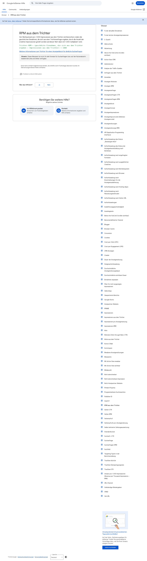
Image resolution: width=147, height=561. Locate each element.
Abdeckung (108, 48)
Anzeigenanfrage (110, 90)
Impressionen (108, 313)
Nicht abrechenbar (110, 374)
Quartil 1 (107, 401)
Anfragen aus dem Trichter (113, 73)
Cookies (107, 238)
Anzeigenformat (109, 108)
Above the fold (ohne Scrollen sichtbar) (114, 54)
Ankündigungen (25, 9)
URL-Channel (108, 483)
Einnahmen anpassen (111, 280)
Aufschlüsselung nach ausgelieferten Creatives (116, 163)
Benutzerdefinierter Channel (113, 220)
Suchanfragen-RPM (110, 445)
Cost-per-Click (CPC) (111, 242)
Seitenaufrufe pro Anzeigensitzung (116, 423)
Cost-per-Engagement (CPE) (113, 246)
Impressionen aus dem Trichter (114, 317)
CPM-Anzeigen (109, 251)
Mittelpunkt (108, 370)
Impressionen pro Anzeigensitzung (115, 322)
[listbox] (57, 557)
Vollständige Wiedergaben (113, 487)
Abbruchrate (108, 44)
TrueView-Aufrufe (110, 460)
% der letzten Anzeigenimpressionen (116, 35)
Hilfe (4, 9)
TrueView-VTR (108, 469)
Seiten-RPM (108, 414)
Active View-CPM (109, 60)
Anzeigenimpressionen (111, 112)
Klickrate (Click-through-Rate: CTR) (116, 335)
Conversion (108, 233)
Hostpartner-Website (111, 304)
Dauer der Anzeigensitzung (113, 260)
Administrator (108, 64)
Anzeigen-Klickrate (110, 82)
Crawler (106, 255)
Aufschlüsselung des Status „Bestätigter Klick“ (113, 140)
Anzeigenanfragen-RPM (112, 99)
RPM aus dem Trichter (112, 405)
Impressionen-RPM (110, 326)
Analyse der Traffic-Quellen (113, 68)
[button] (3, 3)
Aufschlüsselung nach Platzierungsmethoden (111, 192)
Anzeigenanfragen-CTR (112, 95)
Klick (105, 330)
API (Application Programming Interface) (114, 134)
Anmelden (107, 77)
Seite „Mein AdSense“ (15, 21)
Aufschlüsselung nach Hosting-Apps (116, 187)
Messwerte (107, 357)
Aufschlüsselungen (110, 202)
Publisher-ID (108, 396)
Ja (39, 85)
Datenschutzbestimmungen (26, 557)
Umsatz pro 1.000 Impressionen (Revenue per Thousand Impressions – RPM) (116, 476)
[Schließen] (143, 20)
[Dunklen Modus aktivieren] (66, 557)
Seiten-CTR (108, 410)
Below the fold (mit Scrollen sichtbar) (116, 216)
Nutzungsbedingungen (41, 557)
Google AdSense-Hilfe (16, 3)
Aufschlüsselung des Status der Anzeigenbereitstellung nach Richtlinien (114, 148)
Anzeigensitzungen (110, 124)
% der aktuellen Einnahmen (113, 31)
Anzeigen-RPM (109, 86)
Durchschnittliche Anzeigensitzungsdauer (112, 270)
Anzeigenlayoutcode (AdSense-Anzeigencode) (114, 118)
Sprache (54, 554)
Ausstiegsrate (109, 211)
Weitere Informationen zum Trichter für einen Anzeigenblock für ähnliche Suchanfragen (50, 52)
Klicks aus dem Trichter (111, 339)
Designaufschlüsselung (112, 264)
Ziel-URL (107, 496)
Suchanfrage (108, 440)
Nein (48, 85)
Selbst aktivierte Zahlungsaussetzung (116, 427)
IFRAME (106, 308)
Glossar (104, 26)
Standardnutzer (109, 432)
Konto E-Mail (108, 344)
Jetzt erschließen (110, 547)
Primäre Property (109, 388)
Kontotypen (108, 348)
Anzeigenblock (109, 104)
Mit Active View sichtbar (112, 366)
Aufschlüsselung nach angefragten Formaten (115, 156)
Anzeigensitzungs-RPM (111, 128)
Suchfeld (107, 449)
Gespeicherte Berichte (111, 295)
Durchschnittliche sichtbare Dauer (115, 275)
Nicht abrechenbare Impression (114, 379)
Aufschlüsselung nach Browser (114, 173)
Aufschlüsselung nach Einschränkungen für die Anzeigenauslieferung (112, 180)
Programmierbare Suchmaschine (114, 392)
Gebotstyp (108, 291)
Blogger (107, 224)
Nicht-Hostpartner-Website (113, 383)
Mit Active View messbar (112, 361)
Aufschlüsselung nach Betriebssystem (116, 169)
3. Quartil (107, 40)
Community (12, 9)
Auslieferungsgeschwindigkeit (114, 207)
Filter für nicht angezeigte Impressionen (113, 285)
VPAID (106, 492)
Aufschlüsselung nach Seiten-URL (115, 198)
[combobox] (68, 3)
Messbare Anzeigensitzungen (114, 352)
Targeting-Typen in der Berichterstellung (111, 455)
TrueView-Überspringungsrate (114, 465)
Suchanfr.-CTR (109, 436)
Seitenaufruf (108, 418)
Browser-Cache (109, 229)
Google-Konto (109, 300)
